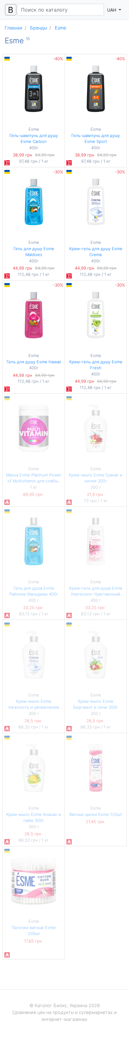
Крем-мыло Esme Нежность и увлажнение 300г (33, 707)
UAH (112, 10)
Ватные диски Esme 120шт (96, 814)
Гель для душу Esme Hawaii (34, 361)
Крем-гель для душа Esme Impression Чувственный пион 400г (95, 594)
